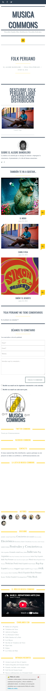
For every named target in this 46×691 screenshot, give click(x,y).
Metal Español (37, 560)
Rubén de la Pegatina (11, 627)
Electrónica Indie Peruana (38, 541)
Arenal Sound (9, 537)
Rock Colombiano (13, 573)
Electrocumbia (38, 537)
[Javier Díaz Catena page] (17, 517)
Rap (38, 563)
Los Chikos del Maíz (11, 651)
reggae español (24, 569)
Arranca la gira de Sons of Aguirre (15, 662)
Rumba (3, 577)
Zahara (7, 648)
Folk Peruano (34, 67)
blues (14, 537)
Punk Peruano (31, 563)
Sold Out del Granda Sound (13, 670)
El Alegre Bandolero (12, 67)
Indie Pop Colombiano (14, 556)
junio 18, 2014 (23, 70)
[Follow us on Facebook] (7, 2)
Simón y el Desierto (23, 298)
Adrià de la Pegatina (11, 632)
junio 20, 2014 (23, 221)
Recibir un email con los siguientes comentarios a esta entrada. (23, 385)
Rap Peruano (11, 568)
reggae (17, 568)
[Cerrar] (38, 677)
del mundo (30, 536)
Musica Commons (23, 19)
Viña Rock (32, 576)
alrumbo (3, 537)
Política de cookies (13, 688)
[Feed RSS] (3, 2)
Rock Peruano (36, 572)
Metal (31, 559)
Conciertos (21, 536)
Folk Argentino (5, 552)
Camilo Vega (23, 252)
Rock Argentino (4, 573)
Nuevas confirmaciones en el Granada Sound (18, 673)
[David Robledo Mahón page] (38, 517)
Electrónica (7, 541)
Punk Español (23, 563)
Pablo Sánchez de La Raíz (13, 637)
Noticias (9, 563)
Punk (16, 563)
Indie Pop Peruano (7, 559)
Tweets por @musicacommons (10, 433)
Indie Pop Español (37, 556)
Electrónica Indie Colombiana (23, 542)
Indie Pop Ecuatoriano (25, 556)
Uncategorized (22, 577)
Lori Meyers (9, 640)
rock (41, 568)
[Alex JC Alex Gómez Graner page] (3, 517)
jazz (27, 560)
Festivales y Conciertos (24, 546)
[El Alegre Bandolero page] (10, 517)
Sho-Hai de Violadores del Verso (15, 643)
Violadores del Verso (11, 629)
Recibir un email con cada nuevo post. (15, 389)
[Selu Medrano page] (3, 523)
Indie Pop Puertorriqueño (20, 559)
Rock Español (24, 572)
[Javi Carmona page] (31, 517)
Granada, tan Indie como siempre (15, 667)
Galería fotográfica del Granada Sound (17, 665)
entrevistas (5, 546)
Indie (30, 552)
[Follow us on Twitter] (10, 2)
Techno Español (11, 577)
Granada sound (14, 552)
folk (26, 67)
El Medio (23, 218)
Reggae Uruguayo (34, 568)
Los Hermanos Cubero (12, 635)
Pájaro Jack (8, 645)
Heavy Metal (23, 552)
